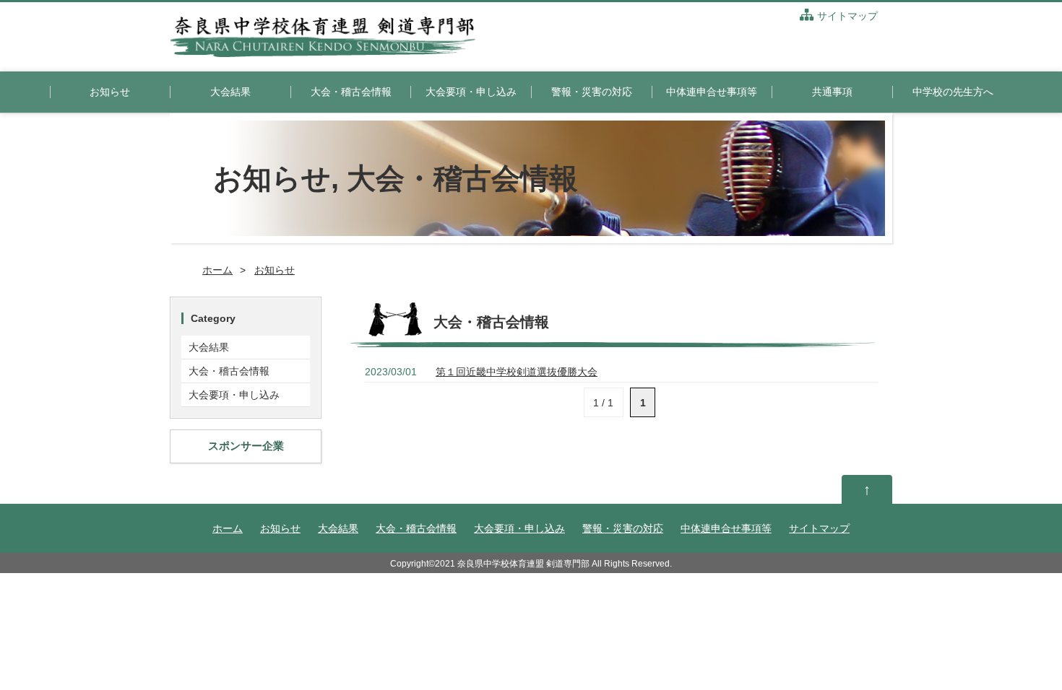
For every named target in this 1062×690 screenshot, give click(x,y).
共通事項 (832, 91)
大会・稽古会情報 (351, 91)
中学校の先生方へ (952, 91)
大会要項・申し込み (471, 91)
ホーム (217, 270)
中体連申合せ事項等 (711, 91)
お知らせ (110, 91)
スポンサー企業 (246, 446)
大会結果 (230, 91)
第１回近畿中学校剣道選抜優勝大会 (516, 371)
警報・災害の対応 (591, 91)
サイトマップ (847, 16)
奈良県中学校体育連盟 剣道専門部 (523, 563)
